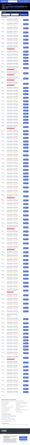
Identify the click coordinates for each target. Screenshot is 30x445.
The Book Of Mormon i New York (6, 409)
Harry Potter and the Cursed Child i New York (21, 403)
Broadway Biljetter (9, 4)
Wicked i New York (18, 404)
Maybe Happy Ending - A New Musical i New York (21, 409)
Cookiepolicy (5, 442)
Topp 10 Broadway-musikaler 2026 (6, 421)
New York (3, 4)
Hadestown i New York (18, 410)
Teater (5, 4)
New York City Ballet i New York (5, 410)
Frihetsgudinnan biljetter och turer (6, 417)
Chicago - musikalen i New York (5, 403)
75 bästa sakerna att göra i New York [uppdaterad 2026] (8, 416)
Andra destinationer (5, 423)
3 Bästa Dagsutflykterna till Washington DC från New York (9, 415)
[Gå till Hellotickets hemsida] (4, 1)
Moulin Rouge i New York (5, 404)
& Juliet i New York (18, 408)
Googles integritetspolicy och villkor (12, 442)
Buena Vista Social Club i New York (6, 408)
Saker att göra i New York (6, 413)
